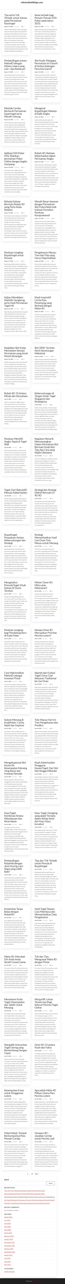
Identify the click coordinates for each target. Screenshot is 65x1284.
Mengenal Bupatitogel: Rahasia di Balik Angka (46, 111)
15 (32, 1174)
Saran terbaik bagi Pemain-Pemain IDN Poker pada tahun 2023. (46, 19)
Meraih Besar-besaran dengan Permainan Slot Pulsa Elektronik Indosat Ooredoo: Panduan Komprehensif (46, 208)
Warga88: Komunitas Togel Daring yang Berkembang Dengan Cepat (15, 1049)
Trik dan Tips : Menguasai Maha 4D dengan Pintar (46, 959)
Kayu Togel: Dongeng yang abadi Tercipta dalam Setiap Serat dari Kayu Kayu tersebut (46, 818)
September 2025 (9, 1252)
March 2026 (8, 1233)
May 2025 (7, 1265)
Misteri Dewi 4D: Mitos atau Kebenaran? (44, 585)
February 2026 (9, 1236)
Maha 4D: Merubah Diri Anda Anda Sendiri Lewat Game (15, 959)
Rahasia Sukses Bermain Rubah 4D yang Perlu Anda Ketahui (14, 205)
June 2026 (7, 1223)
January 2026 (8, 1239)
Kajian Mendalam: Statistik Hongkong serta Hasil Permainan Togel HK (16, 301)
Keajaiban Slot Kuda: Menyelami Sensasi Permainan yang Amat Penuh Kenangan (16, 352)
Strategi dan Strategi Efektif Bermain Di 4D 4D (45, 492)
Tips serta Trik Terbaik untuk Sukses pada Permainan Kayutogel (15, 19)
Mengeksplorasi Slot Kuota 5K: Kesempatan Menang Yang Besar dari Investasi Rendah (15, 768)
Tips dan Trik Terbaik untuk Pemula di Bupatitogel (46, 863)
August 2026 (8, 1217)
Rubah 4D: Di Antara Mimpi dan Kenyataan (16, 394)
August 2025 (8, 1255)
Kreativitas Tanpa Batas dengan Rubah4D (13, 911)
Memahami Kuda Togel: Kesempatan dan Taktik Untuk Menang (14, 1003)
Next (36, 1174)
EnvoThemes (36, 1281)
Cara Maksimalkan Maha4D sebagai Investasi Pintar (14, 675)
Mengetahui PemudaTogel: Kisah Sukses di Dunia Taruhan (15, 586)
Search (6, 1180)
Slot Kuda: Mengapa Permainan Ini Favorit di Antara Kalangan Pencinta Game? (46, 64)
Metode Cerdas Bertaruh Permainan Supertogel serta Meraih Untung (15, 112)
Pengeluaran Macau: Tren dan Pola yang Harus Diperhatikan (45, 255)
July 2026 (7, 1220)
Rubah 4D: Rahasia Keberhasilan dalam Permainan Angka (45, 156)
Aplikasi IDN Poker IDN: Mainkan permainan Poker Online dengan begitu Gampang (15, 159)
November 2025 (9, 1246)
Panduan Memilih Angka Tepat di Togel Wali (15, 441)
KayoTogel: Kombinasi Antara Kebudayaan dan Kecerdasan (13, 817)
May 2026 (7, 1227)
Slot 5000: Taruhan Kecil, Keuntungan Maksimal (45, 350)
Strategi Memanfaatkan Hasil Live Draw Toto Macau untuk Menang (46, 538)
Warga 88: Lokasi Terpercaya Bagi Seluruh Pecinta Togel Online (46, 1003)
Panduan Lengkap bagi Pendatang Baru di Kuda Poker (15, 632)
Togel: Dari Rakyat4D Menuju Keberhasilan (15, 491)
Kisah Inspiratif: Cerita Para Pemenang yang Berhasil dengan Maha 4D (43, 303)
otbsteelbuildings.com (32, 2)
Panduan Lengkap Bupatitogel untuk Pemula (14, 255)
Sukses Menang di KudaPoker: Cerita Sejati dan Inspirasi (14, 722)
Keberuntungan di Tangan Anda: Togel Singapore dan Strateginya (45, 397)
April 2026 (7, 1230)
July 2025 (7, 1258)
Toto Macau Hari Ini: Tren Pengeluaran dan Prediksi (46, 722)
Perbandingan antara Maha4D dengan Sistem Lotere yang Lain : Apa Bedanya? (15, 64)
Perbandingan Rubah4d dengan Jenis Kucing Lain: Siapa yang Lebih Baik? (13, 866)
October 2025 (8, 1249)
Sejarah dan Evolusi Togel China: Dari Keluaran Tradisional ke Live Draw (45, 677)
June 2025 (7, 1261)
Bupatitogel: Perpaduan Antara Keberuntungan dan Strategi (15, 538)
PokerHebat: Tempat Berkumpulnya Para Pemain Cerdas (15, 1135)
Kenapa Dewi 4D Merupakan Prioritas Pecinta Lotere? (46, 632)
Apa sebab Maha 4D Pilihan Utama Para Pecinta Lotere (45, 1093)
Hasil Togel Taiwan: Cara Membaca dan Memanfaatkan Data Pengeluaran (46, 913)
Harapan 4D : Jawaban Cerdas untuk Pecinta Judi (44, 1135)
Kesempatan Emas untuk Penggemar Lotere (14, 1093)
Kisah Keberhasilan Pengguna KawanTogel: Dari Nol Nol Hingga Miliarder (46, 766)
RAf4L (17, 26)
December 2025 (9, 1242)
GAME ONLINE (9, 1272)
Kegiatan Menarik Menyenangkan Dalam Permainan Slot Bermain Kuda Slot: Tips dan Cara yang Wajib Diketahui (46, 445)
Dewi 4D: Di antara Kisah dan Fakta (45, 1046)
